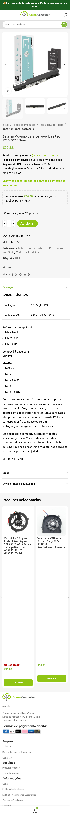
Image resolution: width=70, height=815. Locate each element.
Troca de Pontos (10, 773)
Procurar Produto (11, 768)
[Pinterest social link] (20, 274)
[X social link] (16, 274)
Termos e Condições (12, 800)
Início (5, 124)
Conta (5, 783)
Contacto (7, 757)
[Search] (64, 24)
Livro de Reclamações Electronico (19, 794)
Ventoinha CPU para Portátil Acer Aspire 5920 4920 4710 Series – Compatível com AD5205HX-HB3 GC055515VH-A (17, 546)
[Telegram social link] (29, 274)
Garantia (6, 805)
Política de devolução (13, 789)
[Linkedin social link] (25, 274)
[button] (51, 678)
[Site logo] (35, 14)
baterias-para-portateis (18, 128)
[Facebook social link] (12, 274)
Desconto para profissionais (16, 752)
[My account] (66, 15)
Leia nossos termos (45, 155)
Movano (7, 267)
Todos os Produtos (24, 124)
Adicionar (27, 223)
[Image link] (18, 696)
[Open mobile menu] (4, 15)
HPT (17, 258)
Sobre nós (7, 746)
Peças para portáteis (51, 124)
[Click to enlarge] (8, 91)
